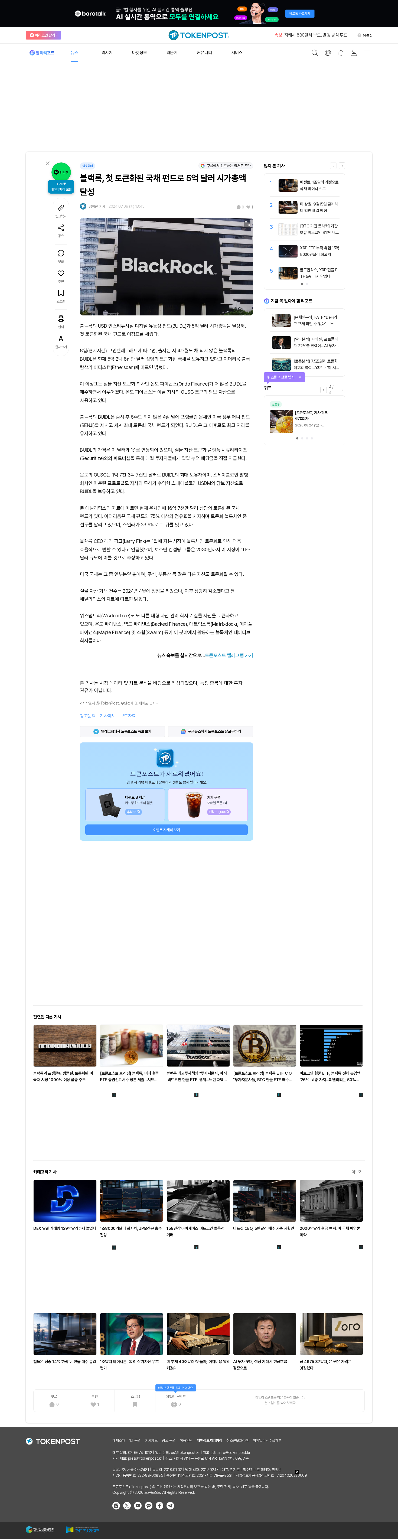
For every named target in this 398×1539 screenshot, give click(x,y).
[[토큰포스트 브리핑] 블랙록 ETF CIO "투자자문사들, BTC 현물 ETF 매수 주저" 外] (264, 1046)
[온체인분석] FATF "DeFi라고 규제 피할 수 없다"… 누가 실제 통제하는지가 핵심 (315, 324)
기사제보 (108, 716)
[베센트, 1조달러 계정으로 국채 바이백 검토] (288, 190)
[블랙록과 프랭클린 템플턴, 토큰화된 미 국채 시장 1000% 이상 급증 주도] (65, 1046)
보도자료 (128, 716)
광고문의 (88, 716)
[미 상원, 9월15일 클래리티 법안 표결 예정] (288, 212)
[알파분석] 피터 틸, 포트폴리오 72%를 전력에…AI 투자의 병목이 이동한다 (316, 346)
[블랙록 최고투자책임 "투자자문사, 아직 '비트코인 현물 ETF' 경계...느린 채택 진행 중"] (198, 1046)
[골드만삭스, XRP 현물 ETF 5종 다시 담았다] (288, 278)
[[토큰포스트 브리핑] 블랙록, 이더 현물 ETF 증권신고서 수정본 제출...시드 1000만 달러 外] (131, 1046)
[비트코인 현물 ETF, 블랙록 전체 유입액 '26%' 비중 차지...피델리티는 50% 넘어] (331, 1046)
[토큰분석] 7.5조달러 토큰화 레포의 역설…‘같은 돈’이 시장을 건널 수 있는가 (316, 368)
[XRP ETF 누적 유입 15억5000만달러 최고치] (288, 256)
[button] (342, 165)
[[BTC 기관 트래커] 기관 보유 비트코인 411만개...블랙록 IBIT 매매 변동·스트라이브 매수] (288, 234)
